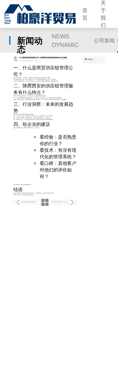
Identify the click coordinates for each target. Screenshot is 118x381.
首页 (85, 14)
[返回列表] (44, 202)
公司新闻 (104, 40)
